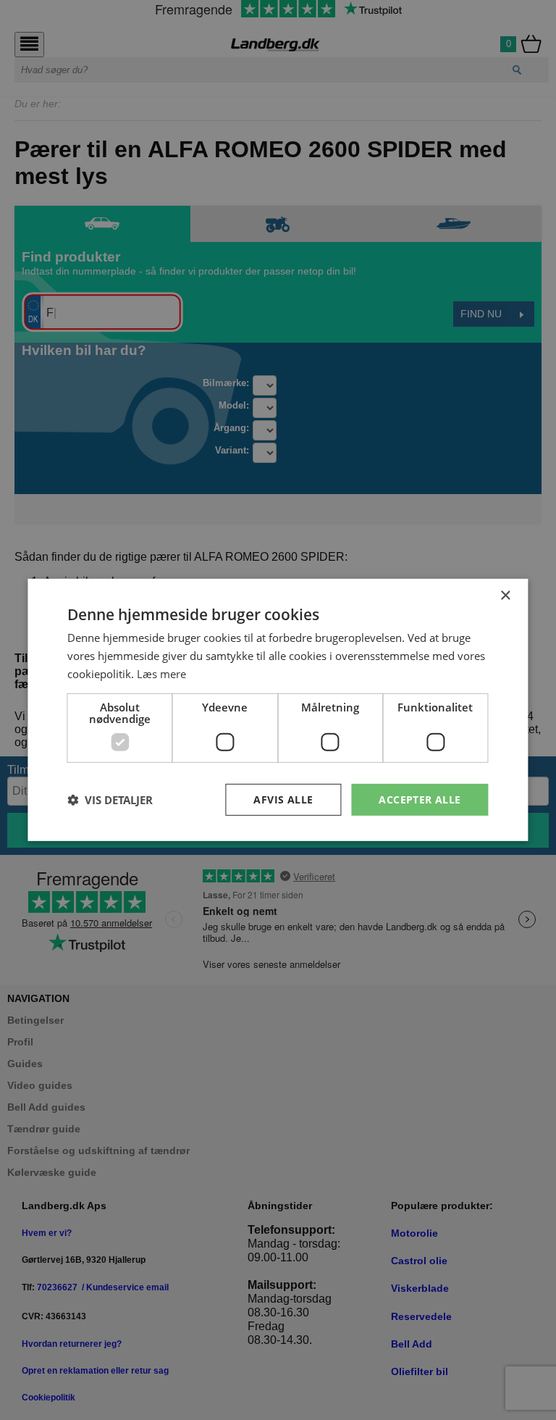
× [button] (505, 595)
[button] (110, 800)
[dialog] (278, 710)
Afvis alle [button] (283, 799)
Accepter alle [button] (419, 799)
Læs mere (161, 674)
